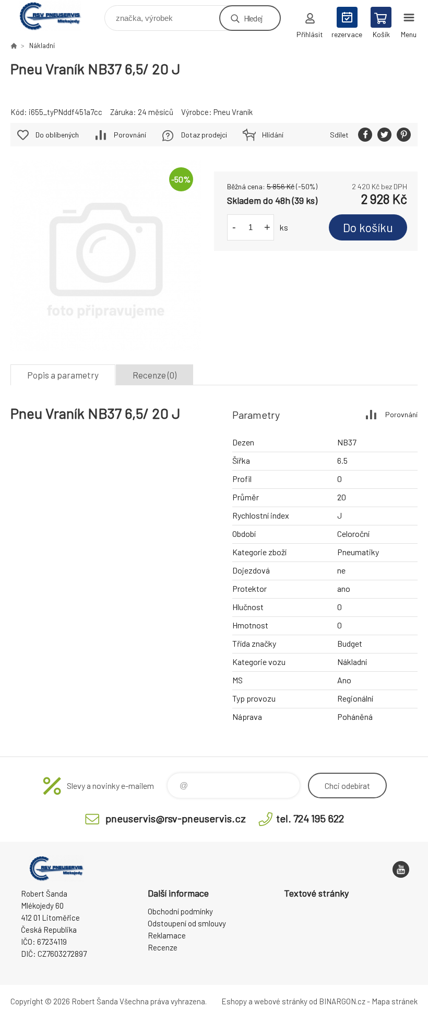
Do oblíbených (57, 134)
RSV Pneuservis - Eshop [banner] (56, 15)
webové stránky (280, 1001)
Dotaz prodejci (204, 134)
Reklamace (167, 935)
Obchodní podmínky (180, 911)
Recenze (162, 947)
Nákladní (42, 45)
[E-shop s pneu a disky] (13, 45)
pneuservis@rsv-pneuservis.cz (175, 818)
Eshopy (234, 1001)
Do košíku (368, 227)
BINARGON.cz (342, 1001)
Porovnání (130, 134)
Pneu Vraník (233, 112)
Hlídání (272, 134)
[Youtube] (401, 869)
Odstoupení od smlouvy (187, 923)
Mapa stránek (395, 1001)
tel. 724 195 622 (310, 818)
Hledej (253, 18)
